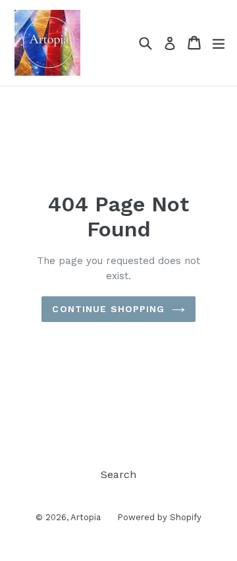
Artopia (85, 517)
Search (118, 474)
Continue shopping (108, 309)
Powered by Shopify (159, 517)
